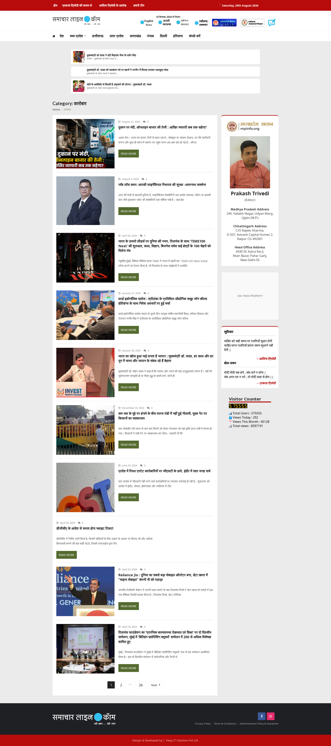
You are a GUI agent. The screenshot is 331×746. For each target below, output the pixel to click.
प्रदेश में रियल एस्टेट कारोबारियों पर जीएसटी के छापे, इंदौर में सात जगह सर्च (164, 471)
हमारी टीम (139, 5)
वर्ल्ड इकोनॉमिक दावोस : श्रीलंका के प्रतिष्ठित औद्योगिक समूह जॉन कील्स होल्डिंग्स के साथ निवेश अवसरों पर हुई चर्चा (162, 301)
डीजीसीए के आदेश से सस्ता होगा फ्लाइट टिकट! (84, 528)
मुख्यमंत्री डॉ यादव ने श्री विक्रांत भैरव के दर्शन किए (111, 55)
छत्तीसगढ (97, 36)
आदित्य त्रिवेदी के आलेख (112, 5)
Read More (128, 153)
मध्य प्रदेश (76, 36)
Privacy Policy (203, 723)
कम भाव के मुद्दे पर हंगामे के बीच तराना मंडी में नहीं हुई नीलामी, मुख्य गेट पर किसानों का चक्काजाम (162, 415)
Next (154, 685)
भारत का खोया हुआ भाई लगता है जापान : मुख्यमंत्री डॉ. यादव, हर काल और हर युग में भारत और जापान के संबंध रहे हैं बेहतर (165, 358)
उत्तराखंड (135, 36)
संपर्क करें (194, 36)
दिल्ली (163, 36)
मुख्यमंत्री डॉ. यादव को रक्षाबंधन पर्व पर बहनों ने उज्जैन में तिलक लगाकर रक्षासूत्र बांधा (127, 70)
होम (55, 5)
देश (62, 36)
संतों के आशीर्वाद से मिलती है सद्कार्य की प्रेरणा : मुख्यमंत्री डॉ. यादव (119, 84)
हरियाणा (178, 36)
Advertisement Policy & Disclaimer (259, 723)
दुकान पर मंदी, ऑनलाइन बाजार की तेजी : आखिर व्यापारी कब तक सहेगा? (162, 127)
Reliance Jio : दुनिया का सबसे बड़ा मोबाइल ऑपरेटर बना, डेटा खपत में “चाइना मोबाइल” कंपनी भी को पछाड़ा (163, 577)
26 (141, 685)
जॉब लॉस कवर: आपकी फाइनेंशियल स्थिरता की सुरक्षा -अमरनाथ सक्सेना (162, 184)
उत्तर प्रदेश (117, 36)
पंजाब (150, 36)
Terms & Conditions (225, 723)
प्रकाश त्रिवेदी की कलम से (77, 5)
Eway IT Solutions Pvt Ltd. (182, 740)
